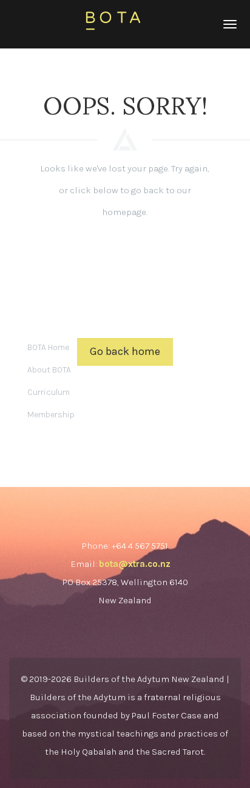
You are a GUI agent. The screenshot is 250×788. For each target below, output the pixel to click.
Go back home (125, 351)
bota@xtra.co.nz (135, 563)
